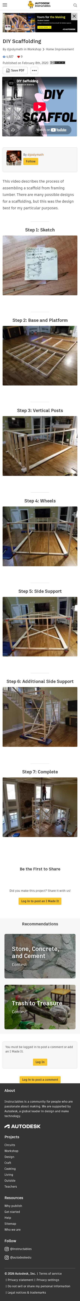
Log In (40, 1062)
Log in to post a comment (40, 1080)
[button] (5, 5)
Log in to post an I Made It (40, 901)
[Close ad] (74, 16)
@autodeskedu (20, 1257)
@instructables (21, 1249)
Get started (12, 1212)
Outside (9, 1181)
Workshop (34, 49)
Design (9, 1157)
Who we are (12, 1230)
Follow (31, 161)
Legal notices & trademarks (27, 1292)
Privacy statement (20, 1280)
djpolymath (15, 49)
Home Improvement (60, 49)
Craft (7, 1163)
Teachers (10, 1186)
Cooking (10, 1169)
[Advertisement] (40, 22)
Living (8, 1175)
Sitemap (10, 1224)
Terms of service (50, 1273)
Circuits (9, 1145)
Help (7, 1218)
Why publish (13, 1206)
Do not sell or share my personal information (39, 1286)
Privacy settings (47, 1280)
